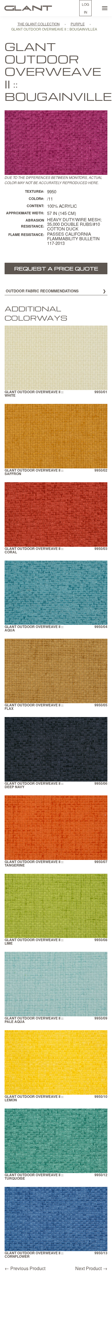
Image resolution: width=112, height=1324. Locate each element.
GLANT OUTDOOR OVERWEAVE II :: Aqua (34, 629)
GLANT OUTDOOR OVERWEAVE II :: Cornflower (34, 1255)
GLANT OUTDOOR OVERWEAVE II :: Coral (34, 551)
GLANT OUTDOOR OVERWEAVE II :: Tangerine (34, 864)
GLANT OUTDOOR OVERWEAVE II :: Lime (34, 942)
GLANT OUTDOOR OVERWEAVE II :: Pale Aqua (34, 1020)
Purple (78, 23)
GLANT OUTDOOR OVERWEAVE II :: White (34, 394)
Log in (85, 8)
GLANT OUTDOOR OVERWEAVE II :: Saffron (34, 472)
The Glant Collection (39, 23)
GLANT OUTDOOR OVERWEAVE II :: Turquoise (34, 1177)
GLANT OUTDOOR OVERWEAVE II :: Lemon (34, 1098)
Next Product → (91, 1268)
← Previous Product (25, 1268)
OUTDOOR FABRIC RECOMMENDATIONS (42, 291)
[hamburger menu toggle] (105, 8)
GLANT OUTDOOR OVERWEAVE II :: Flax (34, 707)
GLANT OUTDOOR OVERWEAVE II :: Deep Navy (34, 785)
